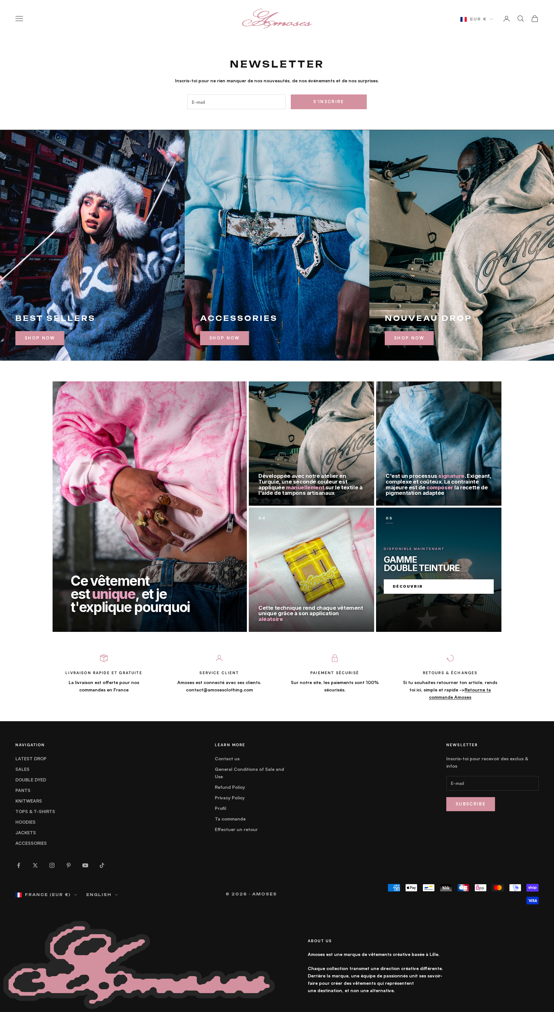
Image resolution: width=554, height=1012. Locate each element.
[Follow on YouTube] (85, 865)
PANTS (22, 790)
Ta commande (230, 818)
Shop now (224, 337)
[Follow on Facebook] (18, 865)
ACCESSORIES (31, 843)
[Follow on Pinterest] (68, 865)
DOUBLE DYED (30, 779)
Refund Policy (230, 787)
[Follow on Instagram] (52, 865)
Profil (220, 808)
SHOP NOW (40, 337)
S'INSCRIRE (328, 101)
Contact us (227, 758)
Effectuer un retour (236, 829)
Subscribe (471, 803)
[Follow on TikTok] (102, 865)
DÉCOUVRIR (408, 586)
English (99, 895)
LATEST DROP (30, 758)
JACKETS (25, 832)
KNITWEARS (28, 801)
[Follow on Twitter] (35, 865)
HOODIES (25, 822)
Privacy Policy (230, 797)
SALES (22, 769)
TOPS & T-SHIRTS (35, 811)
